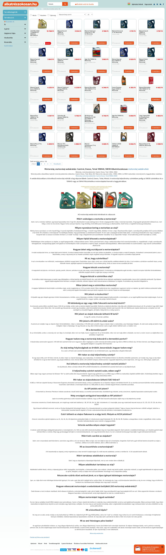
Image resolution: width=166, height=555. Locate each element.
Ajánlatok (33, 543)
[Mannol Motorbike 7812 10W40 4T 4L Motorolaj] (96, 80)
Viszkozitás (8, 38)
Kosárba (48, 43)
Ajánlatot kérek (137, 4)
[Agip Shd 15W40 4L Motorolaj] (123, 108)
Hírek (45, 543)
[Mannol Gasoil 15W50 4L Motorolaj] (151, 24)
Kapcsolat (148, 4)
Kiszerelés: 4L (9, 21)
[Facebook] (163, 4)
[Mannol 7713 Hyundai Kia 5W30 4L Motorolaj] (69, 137)
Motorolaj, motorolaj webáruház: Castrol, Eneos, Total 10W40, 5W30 (96, 176)
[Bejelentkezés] (154, 4)
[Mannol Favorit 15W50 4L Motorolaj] (69, 24)
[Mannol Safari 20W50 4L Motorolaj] (151, 52)
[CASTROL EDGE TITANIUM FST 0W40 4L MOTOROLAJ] (42, 24)
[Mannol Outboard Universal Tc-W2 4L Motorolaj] (96, 24)
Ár (5, 24)
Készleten (43, 15)
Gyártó (6, 29)
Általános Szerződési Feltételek (84, 543)
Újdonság (53, 15)
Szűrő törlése (8, 46)
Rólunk (40, 543)
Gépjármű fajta (9, 33)
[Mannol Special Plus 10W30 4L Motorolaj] (123, 52)
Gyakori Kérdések (66, 543)
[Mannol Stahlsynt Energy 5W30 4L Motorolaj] (69, 80)
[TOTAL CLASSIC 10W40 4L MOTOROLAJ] (123, 137)
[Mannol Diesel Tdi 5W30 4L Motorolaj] (151, 137)
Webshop (31, 9)
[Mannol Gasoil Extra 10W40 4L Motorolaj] (42, 80)
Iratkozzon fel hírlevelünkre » (151, 551)
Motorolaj (38, 9)
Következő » (57, 164)
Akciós (34, 15)
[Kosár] (157, 4)
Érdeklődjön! (74, 43)
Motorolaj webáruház (96, 533)
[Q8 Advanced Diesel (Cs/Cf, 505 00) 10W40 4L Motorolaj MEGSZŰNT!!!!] (96, 108)
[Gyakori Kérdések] (160, 4)
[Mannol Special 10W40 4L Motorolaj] (42, 52)
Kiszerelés (8, 42)
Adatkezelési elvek (101, 543)
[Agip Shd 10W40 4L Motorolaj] (96, 52)
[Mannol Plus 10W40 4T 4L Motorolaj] (42, 108)
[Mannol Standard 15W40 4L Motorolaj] (69, 52)
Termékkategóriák (10, 12)
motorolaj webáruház (138, 169)
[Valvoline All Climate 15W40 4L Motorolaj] (69, 108)
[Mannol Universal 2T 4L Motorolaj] (123, 24)
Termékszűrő (9, 18)
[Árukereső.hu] (95, 549)
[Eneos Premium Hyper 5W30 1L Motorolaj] (123, 80)
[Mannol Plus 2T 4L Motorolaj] (42, 137)
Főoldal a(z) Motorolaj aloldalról (39, 537)
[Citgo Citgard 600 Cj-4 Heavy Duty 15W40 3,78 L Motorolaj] (151, 108)
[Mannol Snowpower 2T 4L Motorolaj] (96, 137)
